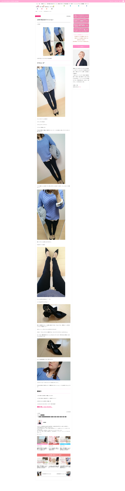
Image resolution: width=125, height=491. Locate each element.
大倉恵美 (39, 24)
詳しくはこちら (39, 434)
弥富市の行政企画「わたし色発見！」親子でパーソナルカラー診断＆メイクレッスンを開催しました (42, 449)
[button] (123, 1)
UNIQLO (40, 416)
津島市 (61, 416)
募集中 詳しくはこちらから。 (45, 407)
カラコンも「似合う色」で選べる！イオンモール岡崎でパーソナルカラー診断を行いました (54, 449)
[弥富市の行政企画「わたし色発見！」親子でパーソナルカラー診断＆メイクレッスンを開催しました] (42, 440)
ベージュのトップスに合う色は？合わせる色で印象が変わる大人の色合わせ (54, 467)
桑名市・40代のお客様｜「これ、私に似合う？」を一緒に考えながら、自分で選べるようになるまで (65, 449)
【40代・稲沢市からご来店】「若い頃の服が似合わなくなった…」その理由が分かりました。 (65, 467)
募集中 (55, 416)
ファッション (38, 16)
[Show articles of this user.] (39, 422)
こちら (79, 86)
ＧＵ (65, 416)
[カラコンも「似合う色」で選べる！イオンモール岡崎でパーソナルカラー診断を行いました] (54, 440)
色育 (63, 416)
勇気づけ (52, 416)
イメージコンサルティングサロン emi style (9, 1)
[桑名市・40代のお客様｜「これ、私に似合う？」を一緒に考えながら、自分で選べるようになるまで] (65, 440)
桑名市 (58, 416)
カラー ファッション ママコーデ (46, 416)
